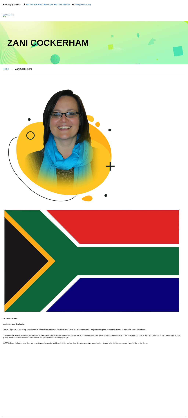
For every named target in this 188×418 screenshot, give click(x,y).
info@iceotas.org (83, 4)
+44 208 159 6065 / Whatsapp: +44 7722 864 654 (48, 4)
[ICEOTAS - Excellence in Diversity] (8, 17)
